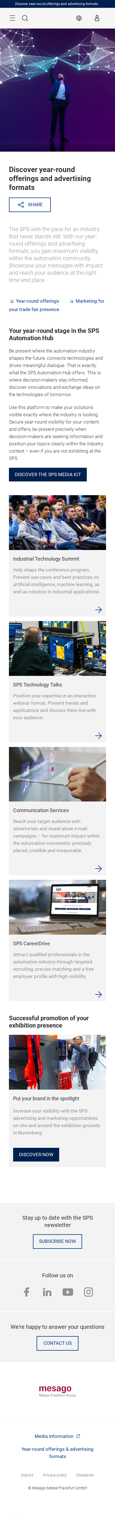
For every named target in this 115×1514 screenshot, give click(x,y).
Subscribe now (57, 1241)
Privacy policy (55, 1475)
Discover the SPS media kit (48, 474)
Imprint (27, 1475)
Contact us (58, 1343)
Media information (55, 1436)
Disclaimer (85, 1475)
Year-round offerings (37, 301)
